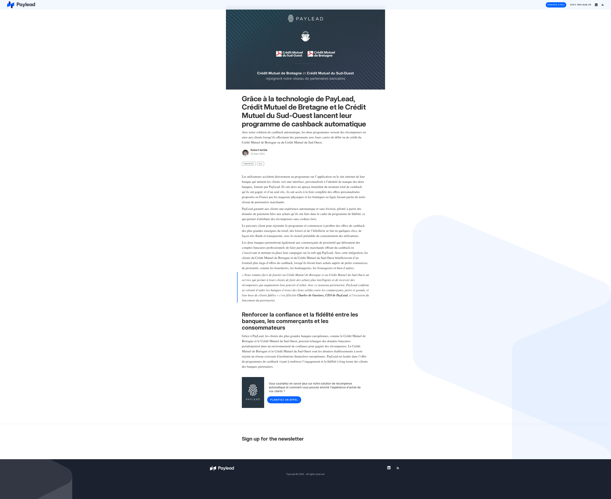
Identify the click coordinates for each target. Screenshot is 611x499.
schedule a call (556, 5)
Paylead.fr (580, 5)
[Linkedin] (596, 4)
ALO (260, 164)
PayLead (291, 474)
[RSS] (602, 5)
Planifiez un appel (284, 400)
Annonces (249, 164)
